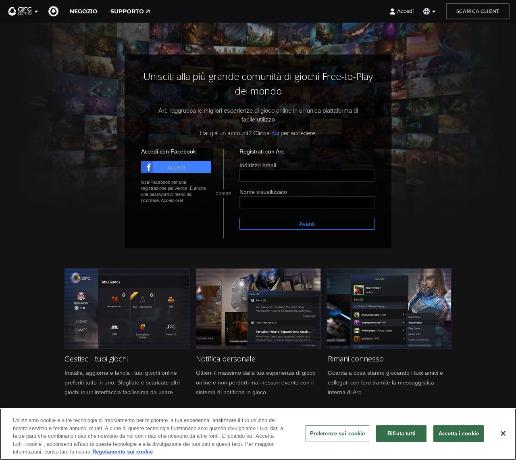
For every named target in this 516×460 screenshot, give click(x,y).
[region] (258, 434)
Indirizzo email (257, 165)
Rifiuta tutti (401, 434)
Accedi (405, 11)
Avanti (307, 224)
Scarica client (477, 11)
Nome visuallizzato (263, 192)
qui (275, 133)
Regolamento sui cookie (122, 452)
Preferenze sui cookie (337, 434)
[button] (23, 11)
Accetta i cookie (459, 434)
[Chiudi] (503, 433)
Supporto (127, 11)
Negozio (84, 11)
